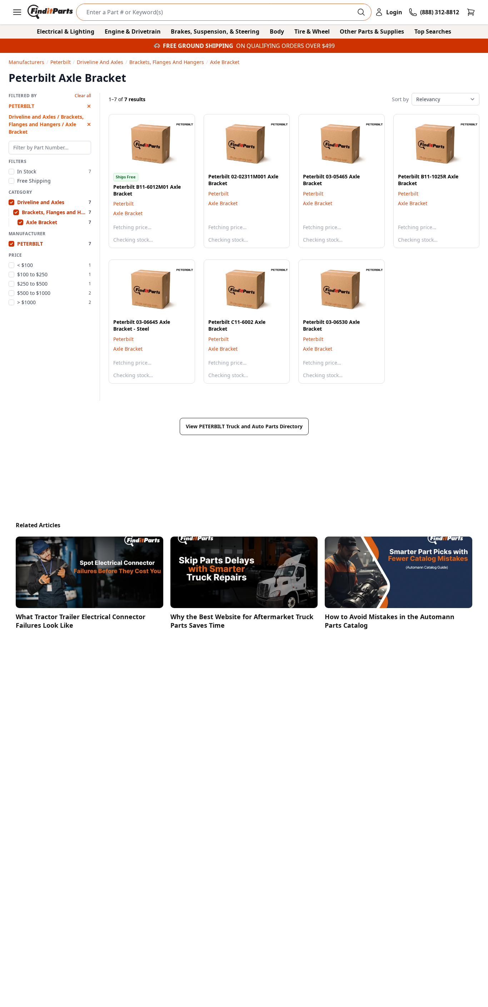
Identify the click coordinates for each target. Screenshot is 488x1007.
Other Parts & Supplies (372, 31)
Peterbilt (123, 203)
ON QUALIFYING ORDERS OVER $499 (285, 46)
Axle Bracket (128, 213)
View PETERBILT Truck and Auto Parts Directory (244, 426)
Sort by (400, 99)
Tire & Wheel (312, 31)
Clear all (83, 96)
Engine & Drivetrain (133, 31)
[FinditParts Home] (51, 12)
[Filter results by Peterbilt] (179, 124)
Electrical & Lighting (65, 31)
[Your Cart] (470, 12)
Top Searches (432, 31)
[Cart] (470, 12)
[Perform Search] (361, 12)
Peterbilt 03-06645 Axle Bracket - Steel (141, 325)
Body (277, 31)
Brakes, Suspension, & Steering (215, 31)
